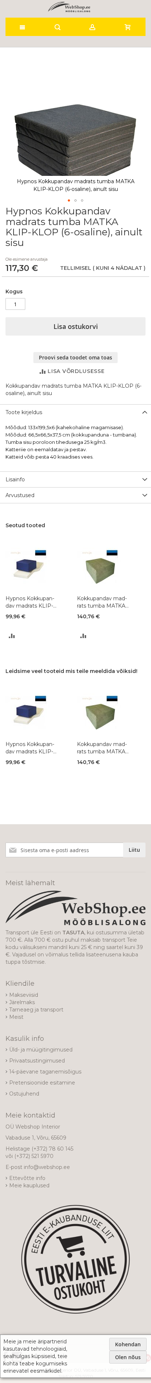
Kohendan (128, 1344)
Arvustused (19, 495)
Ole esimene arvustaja (26, 259)
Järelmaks (22, 1002)
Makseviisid (23, 995)
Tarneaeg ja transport (36, 1009)
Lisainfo (15, 479)
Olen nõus (128, 1357)
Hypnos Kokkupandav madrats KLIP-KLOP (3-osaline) (29, 602)
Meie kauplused (29, 1185)
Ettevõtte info (27, 1178)
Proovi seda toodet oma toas (75, 357)
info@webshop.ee (47, 1167)
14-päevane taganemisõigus (45, 1071)
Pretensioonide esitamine (42, 1082)
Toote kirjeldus (23, 412)
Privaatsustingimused (37, 1060)
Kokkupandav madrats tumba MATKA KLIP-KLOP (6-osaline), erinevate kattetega (102, 602)
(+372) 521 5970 (34, 1156)
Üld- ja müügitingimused (41, 1049)
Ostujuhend (24, 1093)
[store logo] (69, 7)
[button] (69, 200)
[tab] (75, 412)
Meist (16, 1017)
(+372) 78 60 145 (52, 1148)
